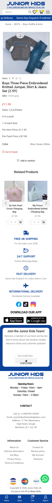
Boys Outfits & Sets (32, 24)
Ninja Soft (35, 491)
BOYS (17, 24)
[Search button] (30, 12)
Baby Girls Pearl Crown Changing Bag (14, 208)
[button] (20, 222)
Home (8, 24)
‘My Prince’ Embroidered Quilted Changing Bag (37, 208)
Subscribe (26, 362)
